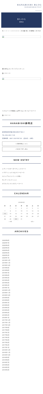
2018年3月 (5, 312)
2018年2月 (5, 315)
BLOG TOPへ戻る (22, 149)
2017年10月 (6, 325)
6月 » (32, 221)
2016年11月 (6, 352)
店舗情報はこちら (22, 144)
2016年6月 (5, 365)
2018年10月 (6, 295)
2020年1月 (5, 258)
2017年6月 (5, 335)
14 (5, 213)
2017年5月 (5, 337)
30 (16, 219)
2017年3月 (5, 342)
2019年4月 (5, 280)
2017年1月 (5, 347)
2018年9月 (5, 298)
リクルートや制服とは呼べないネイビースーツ (19, 111)
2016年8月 (5, 360)
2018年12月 (6, 290)
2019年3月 (5, 283)
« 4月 (10, 221)
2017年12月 (6, 320)
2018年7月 (5, 303)
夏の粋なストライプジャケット (13, 69)
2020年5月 (5, 248)
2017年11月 (6, 322)
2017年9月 (5, 327)
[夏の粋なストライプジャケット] (21, 51)
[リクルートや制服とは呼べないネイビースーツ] (21, 93)
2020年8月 (5, 240)
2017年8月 (5, 330)
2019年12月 (6, 260)
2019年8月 (5, 270)
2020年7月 (5, 243)
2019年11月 (6, 263)
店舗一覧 (25, 30)
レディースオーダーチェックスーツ (14, 169)
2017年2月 (5, 345)
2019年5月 (5, 278)
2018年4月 (5, 310)
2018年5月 (5, 307)
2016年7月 (5, 362)
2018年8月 (5, 300)
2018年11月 (6, 293)
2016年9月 (5, 357)
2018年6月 (5, 305)
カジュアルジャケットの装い (12, 176)
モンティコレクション (9, 180)
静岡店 (32, 30)
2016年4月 (5, 370)
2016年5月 (5, 367)
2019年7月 (5, 273)
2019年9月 (5, 268)
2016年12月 (6, 350)
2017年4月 (5, 340)
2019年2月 (5, 285)
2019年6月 (5, 275)
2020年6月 (5, 245)
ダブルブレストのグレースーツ (12, 183)
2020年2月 (5, 255)
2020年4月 (5, 250)
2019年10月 (6, 265)
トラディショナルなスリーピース (13, 172)
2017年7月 (5, 332)
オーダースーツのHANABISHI (11, 30)
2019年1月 (5, 288)
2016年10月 (6, 355)
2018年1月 (5, 317)
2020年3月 (5, 253)
